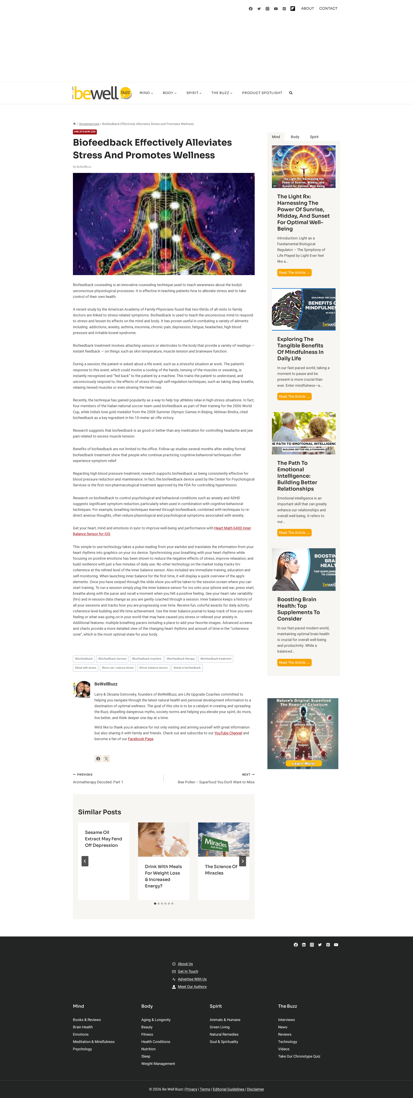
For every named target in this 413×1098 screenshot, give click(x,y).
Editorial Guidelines (229, 1089)
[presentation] (164, 839)
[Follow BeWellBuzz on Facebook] (98, 758)
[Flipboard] (292, 8)
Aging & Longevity (156, 1020)
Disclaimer (255, 1089)
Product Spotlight (262, 93)
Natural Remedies (224, 1034)
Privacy (191, 1089)
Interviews (286, 1020)
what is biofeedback (187, 668)
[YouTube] (276, 8)
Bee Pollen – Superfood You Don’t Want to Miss (216, 779)
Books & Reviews (87, 1020)
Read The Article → (295, 273)
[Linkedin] (304, 945)
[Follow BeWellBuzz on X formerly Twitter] (106, 758)
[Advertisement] (206, 49)
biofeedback (84, 659)
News (282, 1027)
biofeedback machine (146, 659)
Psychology (82, 1049)
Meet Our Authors (192, 986)
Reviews (284, 1034)
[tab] (155, 903)
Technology (287, 1041)
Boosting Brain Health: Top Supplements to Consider (298, 609)
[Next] (242, 861)
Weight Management (158, 1063)
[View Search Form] (290, 92)
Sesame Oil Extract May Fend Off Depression (103, 839)
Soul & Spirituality (224, 1041)
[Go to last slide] (85, 861)
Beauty (147, 1027)
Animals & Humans (225, 1020)
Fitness (147, 1034)
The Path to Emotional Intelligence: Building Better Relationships (297, 476)
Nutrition (148, 1049)
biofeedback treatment (215, 659)
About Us (185, 964)
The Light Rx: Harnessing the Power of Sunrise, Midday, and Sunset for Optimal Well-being (303, 212)
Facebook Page (140, 739)
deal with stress (85, 668)
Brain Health (83, 1027)
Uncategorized (85, 132)
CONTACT (328, 8)
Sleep (145, 1056)
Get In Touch (188, 971)
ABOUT (307, 8)
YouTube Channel (228, 733)
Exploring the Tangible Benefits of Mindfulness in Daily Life (300, 349)
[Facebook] (250, 8)
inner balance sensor (153, 668)
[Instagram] (267, 8)
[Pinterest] (284, 8)
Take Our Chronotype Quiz (299, 1056)
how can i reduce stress (118, 668)
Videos (284, 1049)
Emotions (81, 1034)
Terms (205, 1089)
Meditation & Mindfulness (94, 1041)
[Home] (74, 124)
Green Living (220, 1027)
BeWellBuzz (84, 167)
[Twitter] (259, 8)
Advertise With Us (192, 979)
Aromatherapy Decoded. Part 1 (98, 779)
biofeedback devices (112, 659)
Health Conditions (155, 1041)
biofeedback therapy (181, 659)
